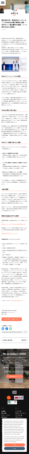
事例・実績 (3, 413)
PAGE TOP (24, 340)
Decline (14, 448)
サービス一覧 (18, 411)
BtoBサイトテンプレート (20, 413)
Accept (14, 444)
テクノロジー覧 (18, 415)
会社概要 (3, 411)
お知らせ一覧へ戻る (7, 340)
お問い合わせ (4, 417)
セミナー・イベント (5, 415)
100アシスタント (19, 417)
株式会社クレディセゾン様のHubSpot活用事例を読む (14, 224)
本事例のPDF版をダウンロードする (10, 233)
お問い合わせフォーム (14, 376)
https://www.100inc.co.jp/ (17, 300)
